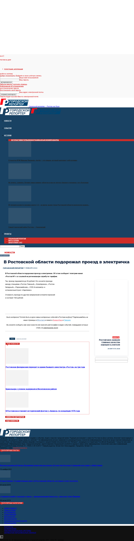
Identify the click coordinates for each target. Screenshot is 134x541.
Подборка (55, 140)
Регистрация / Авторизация (13, 69)
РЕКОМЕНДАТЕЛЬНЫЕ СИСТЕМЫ (17, 531)
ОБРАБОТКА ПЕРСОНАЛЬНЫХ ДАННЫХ (20, 533)
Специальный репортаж (17, 238)
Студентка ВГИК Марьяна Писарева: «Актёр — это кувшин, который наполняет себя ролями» (42, 160)
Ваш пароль (24, 80)
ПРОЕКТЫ (7, 234)
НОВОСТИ (7, 121)
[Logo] (15, 115)
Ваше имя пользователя (28, 78)
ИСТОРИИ (7, 135)
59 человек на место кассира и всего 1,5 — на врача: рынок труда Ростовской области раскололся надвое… (48, 205)
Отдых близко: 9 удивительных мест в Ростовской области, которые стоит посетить (39, 481)
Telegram (67, 320)
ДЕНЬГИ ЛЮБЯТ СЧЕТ (15, 242)
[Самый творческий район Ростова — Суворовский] (19, 223)
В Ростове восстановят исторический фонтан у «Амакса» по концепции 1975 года (43, 411)
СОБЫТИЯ (8, 128)
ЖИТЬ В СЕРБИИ (13, 240)
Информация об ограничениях (12, 86)
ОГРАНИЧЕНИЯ (10, 529)
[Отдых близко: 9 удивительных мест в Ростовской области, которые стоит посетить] (5, 477)
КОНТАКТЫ (8, 527)
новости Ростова (21, 338)
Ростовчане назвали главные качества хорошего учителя (109, 342)
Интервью (25, 140)
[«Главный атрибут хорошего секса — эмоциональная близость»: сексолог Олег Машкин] (5, 493)
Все (9, 140)
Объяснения (46, 140)
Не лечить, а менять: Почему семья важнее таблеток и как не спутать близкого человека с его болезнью (48, 183)
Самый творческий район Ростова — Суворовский (26, 227)
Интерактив (16, 140)
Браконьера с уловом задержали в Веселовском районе (31, 389)
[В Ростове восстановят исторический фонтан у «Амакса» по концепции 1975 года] (17, 407)
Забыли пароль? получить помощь (13, 84)
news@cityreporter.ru (20, 448)
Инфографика (35, 140)
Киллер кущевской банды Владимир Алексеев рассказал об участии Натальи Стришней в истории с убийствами (51, 465)
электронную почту (50, 328)
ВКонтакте (41, 320)
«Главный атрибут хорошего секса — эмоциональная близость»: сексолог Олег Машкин (40, 496)
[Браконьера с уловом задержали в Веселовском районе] (17, 385)
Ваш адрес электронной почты (31, 92)
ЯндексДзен (57, 320)
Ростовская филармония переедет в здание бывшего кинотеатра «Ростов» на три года (45, 367)
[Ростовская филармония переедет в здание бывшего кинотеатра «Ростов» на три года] (17, 363)
